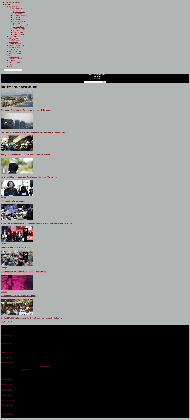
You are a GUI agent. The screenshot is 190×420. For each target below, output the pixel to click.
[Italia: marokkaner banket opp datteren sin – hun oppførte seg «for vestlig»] (17, 173)
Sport (11, 66)
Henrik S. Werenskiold (16, 45)
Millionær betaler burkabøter (13, 201)
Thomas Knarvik (18, 34)
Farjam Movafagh (19, 29)
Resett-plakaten (45, 366)
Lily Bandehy (17, 10)
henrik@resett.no (7, 414)
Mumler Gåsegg (14, 47)
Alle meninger (13, 6)
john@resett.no (6, 357)
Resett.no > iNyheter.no (13, 2)
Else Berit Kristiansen (20, 15)
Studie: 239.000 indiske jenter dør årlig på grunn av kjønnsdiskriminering (31, 318)
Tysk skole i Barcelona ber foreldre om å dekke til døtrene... (26, 110)
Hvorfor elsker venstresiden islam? (15, 247)
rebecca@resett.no (7, 400)
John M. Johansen (15, 51)
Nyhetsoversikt (14, 57)
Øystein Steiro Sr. (19, 12)
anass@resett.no (6, 390)
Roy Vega (16, 30)
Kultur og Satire (14, 62)
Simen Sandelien (18, 32)
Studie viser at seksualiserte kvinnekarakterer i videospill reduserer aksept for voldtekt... (38, 223)
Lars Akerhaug (14, 38)
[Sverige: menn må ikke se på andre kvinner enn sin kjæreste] (17, 151)
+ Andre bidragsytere (16, 8)
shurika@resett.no (7, 352)
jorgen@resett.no (7, 405)
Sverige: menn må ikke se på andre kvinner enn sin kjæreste (26, 155)
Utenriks (12, 60)
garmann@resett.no (7, 363)
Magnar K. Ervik (18, 27)
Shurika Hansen (14, 40)
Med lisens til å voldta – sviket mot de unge (19, 296)
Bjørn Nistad (17, 23)
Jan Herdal (16, 17)
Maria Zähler (13, 42)
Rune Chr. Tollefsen (19, 21)
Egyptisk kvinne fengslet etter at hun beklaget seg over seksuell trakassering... (33, 132)
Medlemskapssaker (15, 59)
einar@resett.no (6, 384)
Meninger (8, 4)
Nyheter (7, 55)
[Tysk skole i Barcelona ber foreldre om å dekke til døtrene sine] (17, 106)
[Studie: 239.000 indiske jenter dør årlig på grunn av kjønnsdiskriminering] (17, 314)
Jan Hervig (16, 19)
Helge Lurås (13, 36)
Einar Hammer (14, 49)
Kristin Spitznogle (15, 53)
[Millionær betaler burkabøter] (17, 195)
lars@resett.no (6, 343)
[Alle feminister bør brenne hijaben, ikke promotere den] (17, 266)
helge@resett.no (6, 335)
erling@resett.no (6, 395)
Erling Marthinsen (15, 44)
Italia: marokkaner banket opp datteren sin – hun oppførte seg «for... (29, 177)
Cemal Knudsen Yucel (20, 25)
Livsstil (11, 64)
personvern (26, 369)
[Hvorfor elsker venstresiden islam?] (17, 242)
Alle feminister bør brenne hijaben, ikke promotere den (24, 272)
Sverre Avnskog (18, 14)
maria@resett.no (6, 379)
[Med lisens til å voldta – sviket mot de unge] (17, 290)
